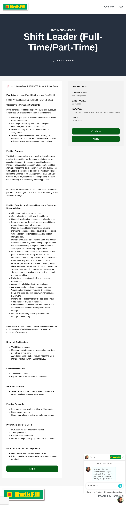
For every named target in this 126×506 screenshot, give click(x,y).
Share (97, 131)
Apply (96, 139)
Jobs (121, 6)
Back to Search (65, 60)
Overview (109, 6)
